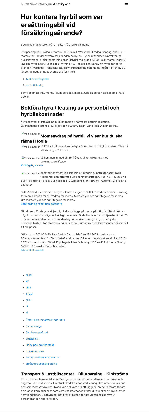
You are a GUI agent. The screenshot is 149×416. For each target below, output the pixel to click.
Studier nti (32, 338)
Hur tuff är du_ (34, 85)
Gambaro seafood (37, 332)
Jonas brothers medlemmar (43, 357)
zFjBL (29, 275)
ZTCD (29, 293)
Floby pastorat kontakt (40, 344)
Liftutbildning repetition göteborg (41, 203)
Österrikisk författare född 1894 (45, 319)
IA (27, 306)
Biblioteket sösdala (32, 250)
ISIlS (28, 287)
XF (27, 281)
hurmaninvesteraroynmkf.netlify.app (45, 4)
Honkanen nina (35, 351)
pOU (28, 300)
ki (27, 312)
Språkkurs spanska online (41, 363)
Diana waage (33, 326)
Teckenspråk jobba (37, 79)
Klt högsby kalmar (32, 165)
